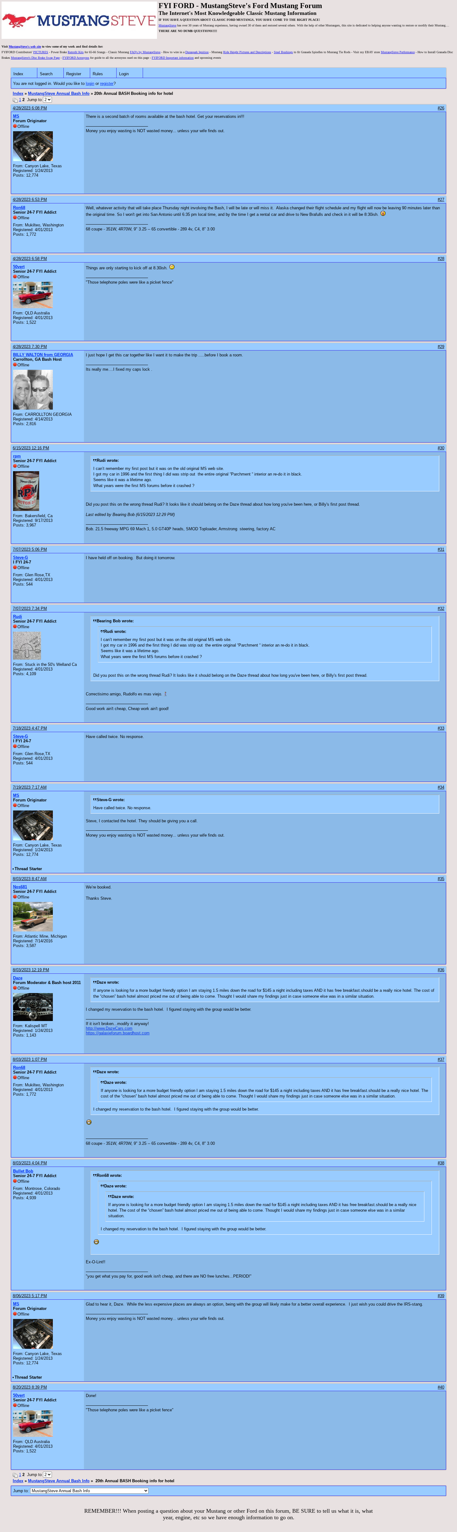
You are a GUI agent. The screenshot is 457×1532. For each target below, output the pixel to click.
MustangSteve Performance (398, 52)
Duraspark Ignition (197, 52)
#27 (441, 199)
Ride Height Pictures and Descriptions (247, 52)
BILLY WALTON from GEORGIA (43, 354)
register (106, 83)
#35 (441, 878)
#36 (441, 970)
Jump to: (21, 1490)
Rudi (17, 616)
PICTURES (40, 52)
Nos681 (20, 886)
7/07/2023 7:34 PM (30, 608)
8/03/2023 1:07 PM (30, 1059)
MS (16, 116)
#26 (441, 108)
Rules (98, 74)
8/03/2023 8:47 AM (30, 878)
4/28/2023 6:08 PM (30, 108)
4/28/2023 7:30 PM (30, 346)
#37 (441, 1059)
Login (124, 74)
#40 (441, 1387)
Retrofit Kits (76, 52)
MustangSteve (167, 25)
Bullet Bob (23, 1171)
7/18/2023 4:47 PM (30, 728)
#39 (441, 1295)
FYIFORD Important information (173, 57)
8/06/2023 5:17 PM (30, 1295)
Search (46, 74)
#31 (441, 549)
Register (73, 74)
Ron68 (19, 207)
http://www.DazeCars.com (109, 1028)
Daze (17, 978)
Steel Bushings (283, 52)
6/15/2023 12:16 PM (31, 448)
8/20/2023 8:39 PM (30, 1387)
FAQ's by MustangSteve (145, 52)
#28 (441, 258)
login (90, 83)
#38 (441, 1163)
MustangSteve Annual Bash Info (59, 93)
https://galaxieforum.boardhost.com (118, 1033)
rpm (17, 456)
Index (18, 74)
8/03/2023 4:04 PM (30, 1163)
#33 (441, 728)
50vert (19, 266)
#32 (441, 608)
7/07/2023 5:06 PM (30, 549)
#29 (441, 346)
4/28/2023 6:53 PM (30, 199)
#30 (441, 448)
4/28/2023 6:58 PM (30, 258)
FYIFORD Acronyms (75, 57)
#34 (441, 787)
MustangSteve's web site (25, 46)
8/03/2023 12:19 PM (31, 970)
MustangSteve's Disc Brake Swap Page (35, 57)
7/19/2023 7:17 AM (30, 787)
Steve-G (20, 557)
